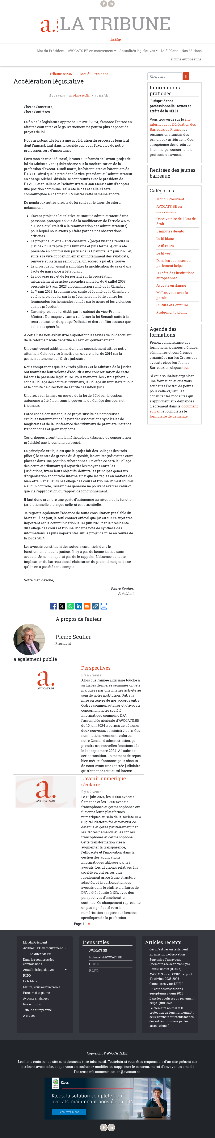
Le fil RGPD (165, 246)
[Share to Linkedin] (78, 606)
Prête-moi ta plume (171, 312)
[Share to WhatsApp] (70, 606)
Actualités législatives (38, 970)
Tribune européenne (185, 59)
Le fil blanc (169, 50)
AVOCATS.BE (98, 951)
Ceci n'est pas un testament (168, 949)
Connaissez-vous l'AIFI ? (166, 984)
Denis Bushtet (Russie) (165, 969)
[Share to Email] (87, 606)
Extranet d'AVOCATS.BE (105, 957)
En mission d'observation (167, 954)
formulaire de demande (169, 416)
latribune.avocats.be (37, 1066)
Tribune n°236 (61, 74)
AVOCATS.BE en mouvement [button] (90, 50)
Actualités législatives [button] (137, 50)
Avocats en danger (171, 285)
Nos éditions (192, 50)
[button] (95, 606)
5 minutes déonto (170, 231)
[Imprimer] (104, 606)
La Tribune (115, 23)
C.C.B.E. (94, 964)
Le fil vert (164, 253)
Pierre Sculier (81, 95)
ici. (186, 367)
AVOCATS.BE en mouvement (43, 948)
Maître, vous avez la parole (41, 987)
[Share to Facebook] (53, 606)
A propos (29, 1016)
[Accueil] (49, 26)
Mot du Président (50, 50)
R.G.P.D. (94, 971)
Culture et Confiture (172, 305)
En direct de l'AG (41, 954)
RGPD (27, 975)
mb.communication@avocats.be (114, 1071)
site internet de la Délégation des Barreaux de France (173, 124)
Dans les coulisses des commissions (38, 962)
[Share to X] (62, 606)
